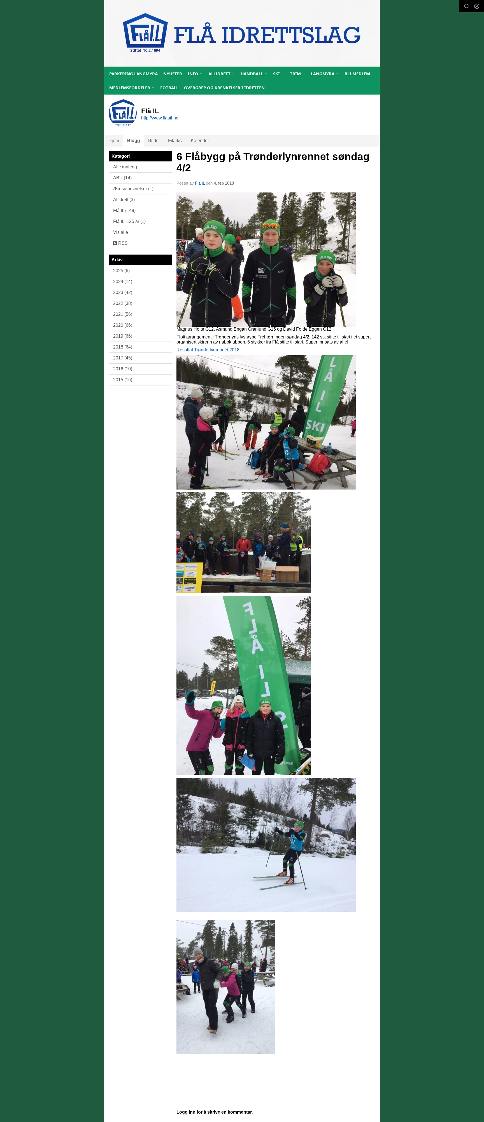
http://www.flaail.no (159, 118)
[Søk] (467, 6)
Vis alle (120, 232)
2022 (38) (122, 303)
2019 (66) (122, 336)
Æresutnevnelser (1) (133, 188)
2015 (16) (122, 379)
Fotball (169, 87)
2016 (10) (122, 368)
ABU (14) (122, 177)
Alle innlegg (125, 166)
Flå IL (200, 183)
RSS (122, 243)
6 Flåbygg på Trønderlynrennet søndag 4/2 (273, 162)
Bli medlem (357, 73)
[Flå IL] (242, 33)
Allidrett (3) (124, 199)
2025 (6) (121, 270)
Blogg (133, 140)
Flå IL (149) (124, 210)
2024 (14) (122, 281)
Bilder (154, 140)
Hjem (113, 140)
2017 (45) (122, 358)
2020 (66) (122, 325)
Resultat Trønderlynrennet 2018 (207, 349)
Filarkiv (175, 140)
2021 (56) (122, 314)
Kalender (200, 140)
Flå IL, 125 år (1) (129, 221)
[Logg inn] (477, 6)
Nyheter (172, 73)
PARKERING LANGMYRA (133, 73)
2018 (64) (122, 347)
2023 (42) (122, 292)
